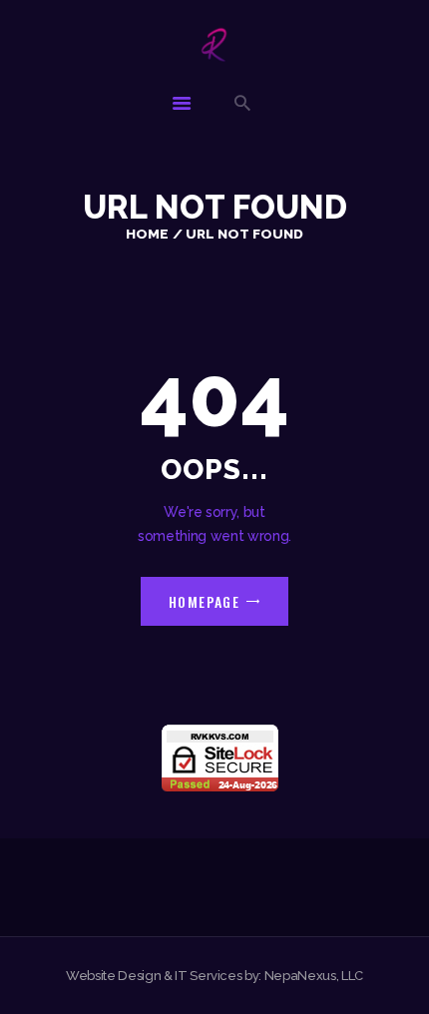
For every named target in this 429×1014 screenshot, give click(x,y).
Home (147, 234)
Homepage (204, 601)
